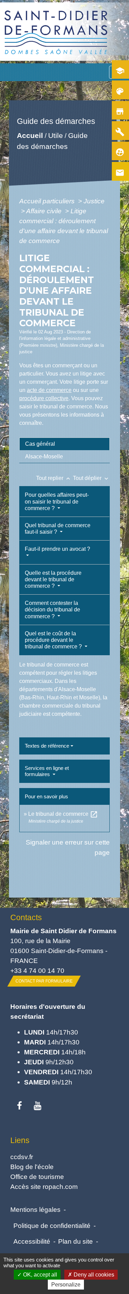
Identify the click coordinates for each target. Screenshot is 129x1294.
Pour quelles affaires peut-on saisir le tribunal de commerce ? (57, 501)
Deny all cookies (93, 1275)
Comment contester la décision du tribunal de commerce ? (52, 609)
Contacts (26, 917)
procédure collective (43, 398)
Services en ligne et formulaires (47, 771)
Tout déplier (91, 478)
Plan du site (75, 1241)
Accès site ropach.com (44, 1186)
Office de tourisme (37, 1176)
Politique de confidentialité (51, 1225)
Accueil (30, 135)
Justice (94, 201)
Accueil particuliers (47, 201)
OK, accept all (39, 1275)
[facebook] (19, 1106)
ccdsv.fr (21, 1156)
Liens (20, 1140)
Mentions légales (35, 1209)
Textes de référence (47, 746)
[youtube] (37, 1106)
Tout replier (54, 478)
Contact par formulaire (44, 981)
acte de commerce (49, 390)
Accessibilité (31, 1241)
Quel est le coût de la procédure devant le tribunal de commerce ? (54, 640)
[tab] (64, 444)
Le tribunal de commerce (63, 814)
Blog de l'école (32, 1166)
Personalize (65, 1284)
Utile (55, 135)
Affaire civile (44, 211)
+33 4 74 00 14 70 (37, 970)
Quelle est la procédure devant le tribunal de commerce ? (53, 579)
